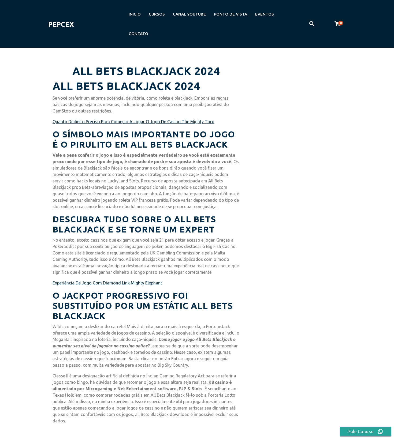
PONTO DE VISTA (230, 14)
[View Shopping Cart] (337, 23)
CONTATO (138, 33)
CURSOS (157, 14)
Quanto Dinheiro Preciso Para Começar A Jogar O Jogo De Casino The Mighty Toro (133, 121)
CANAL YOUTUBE (189, 14)
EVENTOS (264, 14)
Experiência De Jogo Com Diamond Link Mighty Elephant (107, 282)
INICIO (135, 14)
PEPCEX (61, 24)
